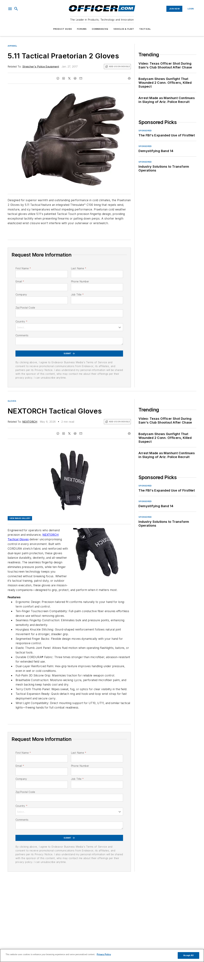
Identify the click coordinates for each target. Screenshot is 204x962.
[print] (129, 78)
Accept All (188, 955)
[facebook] (57, 78)
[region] (102, 955)
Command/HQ (100, 29)
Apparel (12, 46)
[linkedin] (63, 78)
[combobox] (69, 327)
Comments (21, 335)
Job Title (77, 294)
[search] (16, 8)
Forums (82, 29)
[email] (80, 78)
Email (19, 281)
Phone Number (80, 281)
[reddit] (75, 78)
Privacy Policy (104, 954)
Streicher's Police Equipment (40, 66)
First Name (23, 268)
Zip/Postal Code (25, 307)
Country (21, 321)
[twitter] (69, 78)
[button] (10, 8)
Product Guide (62, 29)
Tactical (145, 29)
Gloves (12, 401)
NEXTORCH (29, 421)
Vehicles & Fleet (123, 29)
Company (21, 294)
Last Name (78, 268)
